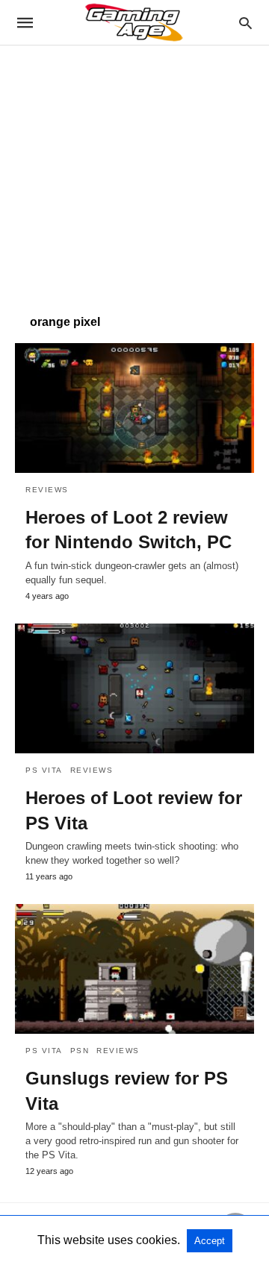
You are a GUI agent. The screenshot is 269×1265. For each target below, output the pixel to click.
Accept (209, 1240)
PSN (80, 1050)
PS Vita (44, 770)
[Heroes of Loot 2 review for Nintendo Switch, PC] (134, 408)
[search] (245, 22)
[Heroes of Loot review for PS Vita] (134, 688)
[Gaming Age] (134, 22)
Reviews (47, 490)
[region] (134, 172)
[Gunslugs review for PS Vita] (134, 969)
